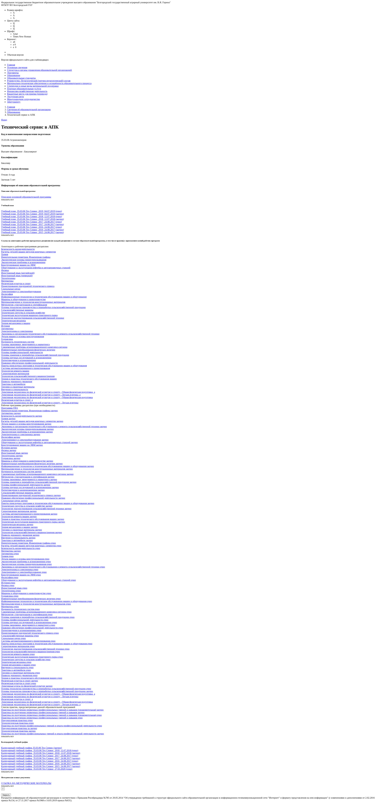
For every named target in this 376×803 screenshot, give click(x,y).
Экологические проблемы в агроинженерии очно (26, 561)
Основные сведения (17, 67)
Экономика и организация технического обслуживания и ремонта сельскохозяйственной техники (50, 334)
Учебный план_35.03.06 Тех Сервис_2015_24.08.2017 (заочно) (32, 232)
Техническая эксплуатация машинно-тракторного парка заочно (33, 522)
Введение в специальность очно (17, 667)
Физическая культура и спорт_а (17, 400)
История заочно (9, 447)
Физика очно (7, 585)
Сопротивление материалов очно (18, 646)
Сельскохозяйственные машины (17, 310)
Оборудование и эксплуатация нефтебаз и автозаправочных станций (35, 267)
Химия (4, 254)
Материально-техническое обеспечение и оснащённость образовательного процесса (49, 83)
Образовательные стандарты (21, 78)
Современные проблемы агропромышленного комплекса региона (34, 347)
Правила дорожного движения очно (19, 675)
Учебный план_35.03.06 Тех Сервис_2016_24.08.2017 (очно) (31, 227)
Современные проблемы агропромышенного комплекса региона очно (36, 612)
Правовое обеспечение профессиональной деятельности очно (32, 627)
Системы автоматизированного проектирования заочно (29, 514)
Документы (13, 72)
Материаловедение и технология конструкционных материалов (33, 302)
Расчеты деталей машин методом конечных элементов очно (31, 545)
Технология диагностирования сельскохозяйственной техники (32, 318)
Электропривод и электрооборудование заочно (24, 439)
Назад (4, 120)
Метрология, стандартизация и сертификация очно (26, 614)
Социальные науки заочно (14, 500)
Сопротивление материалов (15, 373)
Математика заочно (11, 551)
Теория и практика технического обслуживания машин (29, 379)
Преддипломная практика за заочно (19, 728)
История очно (8, 582)
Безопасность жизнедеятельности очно (20, 548)
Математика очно (10, 606)
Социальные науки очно (13, 638)
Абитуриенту (13, 102)
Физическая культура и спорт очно (18, 683)
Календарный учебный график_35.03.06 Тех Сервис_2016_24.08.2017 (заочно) (40, 763)
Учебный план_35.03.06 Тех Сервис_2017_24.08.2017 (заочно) (32, 224)
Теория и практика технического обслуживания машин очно (31, 678)
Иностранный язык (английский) (18, 273)
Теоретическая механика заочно (17, 524)
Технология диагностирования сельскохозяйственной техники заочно (36, 508)
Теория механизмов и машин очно (18, 665)
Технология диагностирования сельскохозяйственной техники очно (35, 649)
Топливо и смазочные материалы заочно (21, 530)
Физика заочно (8, 450)
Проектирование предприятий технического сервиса (27, 286)
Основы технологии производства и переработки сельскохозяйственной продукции (43, 307)
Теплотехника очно (11, 590)
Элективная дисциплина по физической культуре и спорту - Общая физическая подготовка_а (48, 392)
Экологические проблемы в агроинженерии (23, 262)
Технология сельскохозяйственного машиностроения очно (30, 651)
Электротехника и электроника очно (19, 569)
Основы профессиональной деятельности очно (24, 620)
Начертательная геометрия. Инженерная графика (25, 257)
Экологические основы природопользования (23, 259)
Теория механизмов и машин (15, 323)
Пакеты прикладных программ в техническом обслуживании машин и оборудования (44, 365)
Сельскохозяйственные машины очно (20, 635)
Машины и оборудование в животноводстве (23, 299)
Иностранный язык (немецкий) (17, 275)
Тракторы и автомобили (13, 384)
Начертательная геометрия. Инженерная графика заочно (29, 410)
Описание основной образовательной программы (26, 197)
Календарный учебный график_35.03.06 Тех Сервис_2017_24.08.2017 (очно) (39, 755)
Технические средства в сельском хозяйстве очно (25, 659)
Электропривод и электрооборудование (21, 291)
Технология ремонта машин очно (18, 654)
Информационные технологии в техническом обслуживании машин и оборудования (44, 297)
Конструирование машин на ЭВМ (18, 265)
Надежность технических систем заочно (21, 471)
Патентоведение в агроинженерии (18, 360)
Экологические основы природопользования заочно (27, 429)
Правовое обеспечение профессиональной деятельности (29, 363)
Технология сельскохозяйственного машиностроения (27, 376)
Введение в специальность (14, 389)
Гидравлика (7, 339)
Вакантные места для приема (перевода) (27, 94)
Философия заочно (10, 437)
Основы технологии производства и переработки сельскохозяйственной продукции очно (46, 688)
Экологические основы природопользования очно (26, 564)
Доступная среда (15, 96)
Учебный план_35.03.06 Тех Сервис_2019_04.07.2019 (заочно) (32, 214)
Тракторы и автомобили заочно (17, 540)
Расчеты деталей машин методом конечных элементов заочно (32, 421)
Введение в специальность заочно (18, 537)
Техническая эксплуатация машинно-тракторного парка (29, 315)
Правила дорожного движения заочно (20, 535)
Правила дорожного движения (16, 381)
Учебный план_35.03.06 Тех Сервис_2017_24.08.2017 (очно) (31, 221)
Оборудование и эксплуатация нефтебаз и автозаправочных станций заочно (39, 442)
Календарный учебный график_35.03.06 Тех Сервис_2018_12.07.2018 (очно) (39, 750)
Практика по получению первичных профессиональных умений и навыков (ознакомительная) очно (51, 715)
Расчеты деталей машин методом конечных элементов (28, 252)
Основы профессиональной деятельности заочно (25, 485)
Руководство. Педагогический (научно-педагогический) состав (38, 80)
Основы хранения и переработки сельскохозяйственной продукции (35, 355)
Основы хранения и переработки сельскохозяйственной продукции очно (37, 617)
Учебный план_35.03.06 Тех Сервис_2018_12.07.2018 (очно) (31, 216)
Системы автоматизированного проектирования (25, 368)
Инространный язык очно (14, 588)
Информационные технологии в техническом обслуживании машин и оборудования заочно (47, 466)
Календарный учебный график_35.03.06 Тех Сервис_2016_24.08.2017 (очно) (39, 761)
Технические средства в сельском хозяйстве (23, 312)
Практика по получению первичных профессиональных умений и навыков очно (42, 718)
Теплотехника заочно (12, 455)
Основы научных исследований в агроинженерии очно (29, 622)
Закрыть (6, 795)
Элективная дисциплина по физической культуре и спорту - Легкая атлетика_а (40, 394)
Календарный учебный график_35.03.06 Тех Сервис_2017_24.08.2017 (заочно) (40, 758)
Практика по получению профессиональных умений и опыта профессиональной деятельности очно (51, 725)
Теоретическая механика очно (16, 662)
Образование (13, 75)
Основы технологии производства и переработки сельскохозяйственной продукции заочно (47, 691)
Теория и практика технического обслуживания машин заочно (32, 519)
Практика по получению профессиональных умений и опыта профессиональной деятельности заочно (52, 733)
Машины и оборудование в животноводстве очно (26, 593)
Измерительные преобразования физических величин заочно (32, 463)
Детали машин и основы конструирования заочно (26, 424)
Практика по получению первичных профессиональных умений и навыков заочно (42, 712)
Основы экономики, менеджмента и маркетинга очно (28, 625)
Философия (7, 294)
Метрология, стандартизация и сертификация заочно (27, 477)
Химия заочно (8, 418)
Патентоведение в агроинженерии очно (21, 630)
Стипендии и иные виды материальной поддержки (33, 86)
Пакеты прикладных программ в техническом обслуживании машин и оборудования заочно (47, 503)
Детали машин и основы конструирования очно (25, 559)
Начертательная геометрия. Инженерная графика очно (28, 543)
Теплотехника (8, 278)
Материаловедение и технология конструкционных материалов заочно (37, 469)
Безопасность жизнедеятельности (18, 249)
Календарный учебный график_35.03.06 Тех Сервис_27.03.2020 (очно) (36, 769)
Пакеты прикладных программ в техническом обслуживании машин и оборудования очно (46, 643)
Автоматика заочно (11, 413)
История (5, 326)
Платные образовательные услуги (24, 88)
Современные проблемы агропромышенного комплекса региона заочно (37, 474)
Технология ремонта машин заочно (19, 516)
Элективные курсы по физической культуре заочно (26, 686)
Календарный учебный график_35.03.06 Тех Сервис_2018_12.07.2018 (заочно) (40, 753)
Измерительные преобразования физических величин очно (31, 598)
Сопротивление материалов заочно (19, 511)
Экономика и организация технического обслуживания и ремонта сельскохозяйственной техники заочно (54, 426)
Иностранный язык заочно (14, 453)
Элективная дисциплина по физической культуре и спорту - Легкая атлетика (39, 402)
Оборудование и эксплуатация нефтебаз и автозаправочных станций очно (38, 580)
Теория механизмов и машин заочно (19, 527)
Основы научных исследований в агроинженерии (26, 357)
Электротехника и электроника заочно (20, 434)
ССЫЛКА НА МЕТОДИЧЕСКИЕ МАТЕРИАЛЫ (26, 783)
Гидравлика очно (9, 596)
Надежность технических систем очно (20, 609)
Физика (5, 270)
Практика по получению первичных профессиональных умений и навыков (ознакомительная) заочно (52, 710)
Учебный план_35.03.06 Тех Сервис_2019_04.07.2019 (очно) (31, 211)
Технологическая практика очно (17, 723)
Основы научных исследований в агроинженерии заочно (30, 487)
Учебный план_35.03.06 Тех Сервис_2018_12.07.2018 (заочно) (32, 219)
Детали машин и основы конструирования (22, 336)
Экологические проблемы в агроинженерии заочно (27, 432)
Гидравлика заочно (10, 458)
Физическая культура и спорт (16, 283)
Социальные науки (10, 289)
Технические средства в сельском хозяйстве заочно (26, 506)
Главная (11, 65)
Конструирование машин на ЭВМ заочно (22, 445)
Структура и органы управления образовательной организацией (39, 70)
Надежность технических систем (17, 342)
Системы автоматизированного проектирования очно (28, 641)
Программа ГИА (9, 408)
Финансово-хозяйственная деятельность (27, 91)
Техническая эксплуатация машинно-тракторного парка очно (32, 657)
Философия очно (9, 577)
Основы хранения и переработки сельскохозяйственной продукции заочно (38, 482)
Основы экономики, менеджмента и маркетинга (25, 344)
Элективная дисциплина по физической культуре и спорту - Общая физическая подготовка (47, 397)
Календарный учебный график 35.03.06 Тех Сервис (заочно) (31, 748)
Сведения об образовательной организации (29, 109)
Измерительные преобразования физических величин (28, 349)
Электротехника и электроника (17, 331)
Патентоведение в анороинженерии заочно (23, 490)
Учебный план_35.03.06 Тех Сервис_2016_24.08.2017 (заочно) (32, 229)
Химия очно (7, 556)
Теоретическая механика (13, 320)
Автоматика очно (10, 553)
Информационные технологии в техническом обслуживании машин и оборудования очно (46, 601)
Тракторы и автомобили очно (16, 670)
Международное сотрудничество (23, 99)
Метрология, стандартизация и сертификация (24, 304)
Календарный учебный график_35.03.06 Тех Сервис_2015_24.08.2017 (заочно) (40, 766)
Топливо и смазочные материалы (18, 387)
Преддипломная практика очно (17, 720)
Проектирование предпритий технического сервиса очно (30, 633)
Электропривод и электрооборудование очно (24, 572)
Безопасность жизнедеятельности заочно (21, 416)
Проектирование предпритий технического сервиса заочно (31, 495)
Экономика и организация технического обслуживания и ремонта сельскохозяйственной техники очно (53, 567)
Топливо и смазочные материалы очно (20, 672)
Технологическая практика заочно (18, 731)
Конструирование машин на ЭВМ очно (21, 575)
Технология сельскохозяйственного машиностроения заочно (31, 532)
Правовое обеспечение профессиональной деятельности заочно (33, 498)
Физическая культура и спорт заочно (19, 680)
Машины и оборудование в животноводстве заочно (27, 461)
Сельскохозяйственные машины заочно (21, 492)
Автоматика (7, 328)
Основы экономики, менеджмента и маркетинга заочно (29, 479)
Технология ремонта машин (15, 371)
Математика (7, 281)
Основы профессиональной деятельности (22, 352)
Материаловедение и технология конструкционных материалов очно (36, 604)
